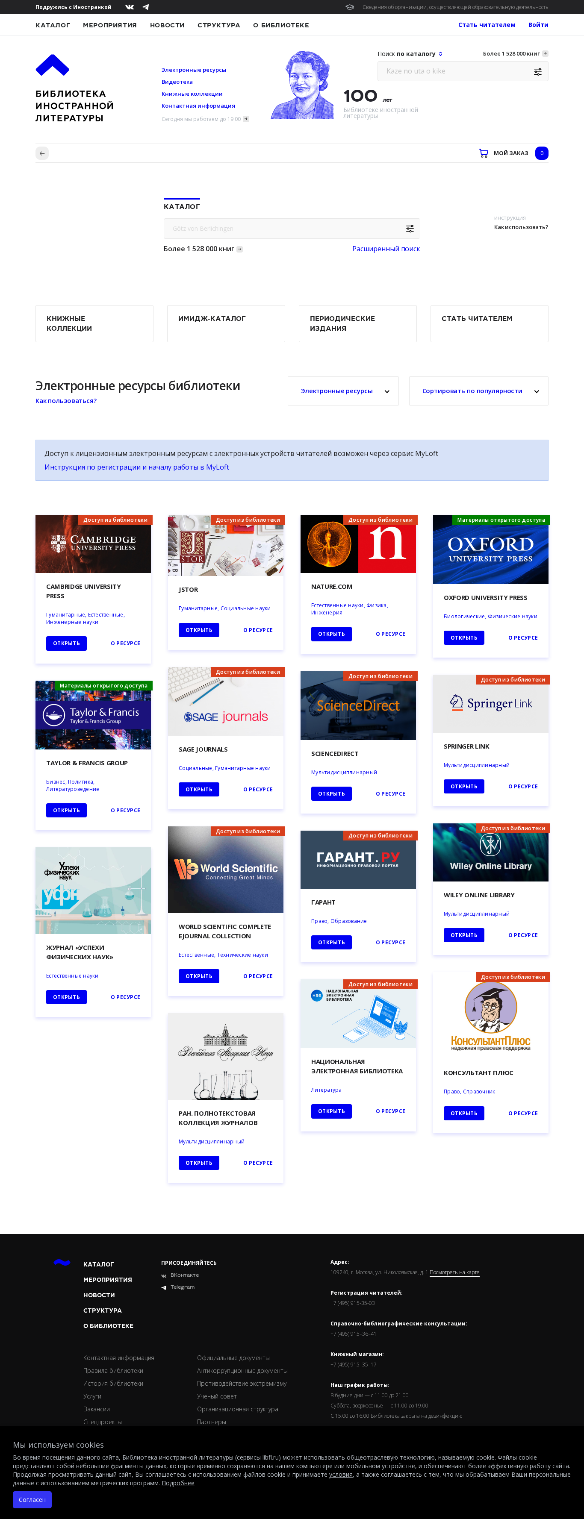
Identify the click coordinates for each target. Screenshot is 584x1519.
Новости (167, 25)
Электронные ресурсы (194, 69)
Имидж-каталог (212, 318)
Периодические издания (342, 323)
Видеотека (177, 81)
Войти (538, 25)
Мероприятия (110, 25)
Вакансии (96, 1409)
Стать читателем (477, 318)
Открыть (331, 1111)
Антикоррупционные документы (242, 1370)
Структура (219, 25)
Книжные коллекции (192, 93)
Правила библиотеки (113, 1370)
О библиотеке (281, 25)
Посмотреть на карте (455, 1272)
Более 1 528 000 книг (511, 53)
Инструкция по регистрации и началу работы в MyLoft (136, 467)
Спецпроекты (102, 1422)
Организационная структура (237, 1409)
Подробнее (178, 1483)
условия (341, 1474)
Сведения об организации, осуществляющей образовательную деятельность (456, 7)
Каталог (52, 25)
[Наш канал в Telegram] (146, 7)
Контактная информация (198, 105)
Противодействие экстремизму (241, 1383)
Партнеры (211, 1422)
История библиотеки (113, 1383)
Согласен (32, 1499)
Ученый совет (217, 1396)
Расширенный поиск (386, 248)
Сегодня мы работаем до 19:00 (201, 119)
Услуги (92, 1396)
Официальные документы (233, 1358)
